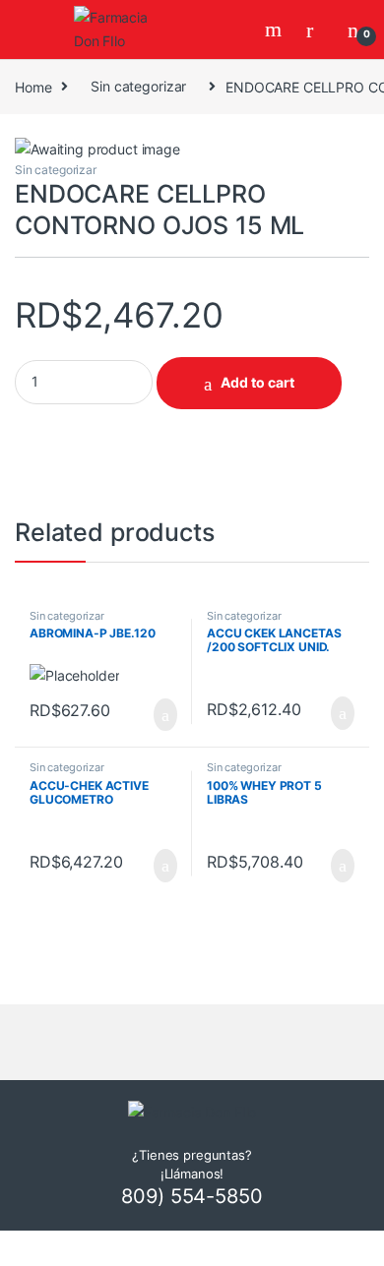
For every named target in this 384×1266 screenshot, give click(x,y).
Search (276, 29)
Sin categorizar (138, 86)
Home (33, 86)
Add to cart (257, 382)
